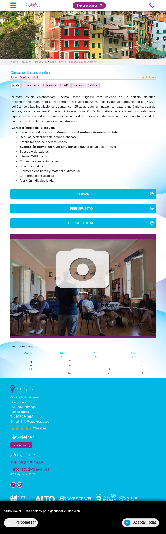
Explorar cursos (87, 5)
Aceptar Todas (141, 522)
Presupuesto (81, 208)
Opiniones (93, 85)
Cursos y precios (31, 85)
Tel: (21, 416)
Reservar (81, 194)
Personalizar (22, 522)
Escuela (15, 85)
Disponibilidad (81, 223)
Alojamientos (49, 85)
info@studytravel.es (35, 421)
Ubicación (64, 85)
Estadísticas (79, 85)
